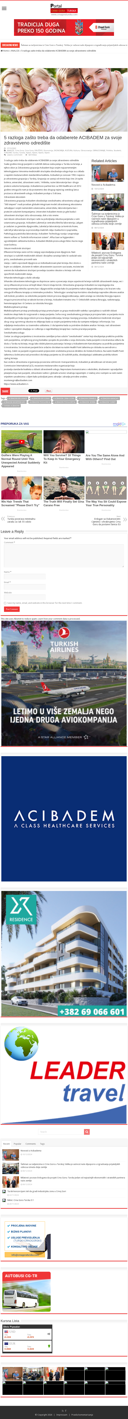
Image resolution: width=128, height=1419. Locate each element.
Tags (42, 1144)
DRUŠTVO (38, 150)
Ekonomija (48, 150)
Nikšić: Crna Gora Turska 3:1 (20, 1200)
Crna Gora (19, 150)
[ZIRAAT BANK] (64, 27)
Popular (17, 1144)
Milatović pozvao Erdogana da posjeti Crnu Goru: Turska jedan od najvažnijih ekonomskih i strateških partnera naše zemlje (107, 257)
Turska (15, 153)
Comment (9, 542)
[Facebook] (66, 1411)
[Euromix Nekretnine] (64, 953)
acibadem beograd (41, 398)
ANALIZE (15, 50)
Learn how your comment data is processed (59, 619)
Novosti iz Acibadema (103, 184)
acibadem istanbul (87, 398)
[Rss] (63, 1411)
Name (7, 572)
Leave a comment (14, 155)
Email (7, 582)
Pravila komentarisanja (82, 1415)
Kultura (77, 150)
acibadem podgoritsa (65, 402)
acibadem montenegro (15, 402)
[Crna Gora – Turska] (64, 9)
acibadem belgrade (18, 398)
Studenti (117, 150)
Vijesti (28, 153)
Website (8, 592)
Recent (6, 1144)
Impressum (61, 1415)
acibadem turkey (108, 402)
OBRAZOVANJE (99, 150)
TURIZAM (8, 153)
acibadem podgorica (40, 402)
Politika (109, 150)
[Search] (87, 1132)
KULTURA (68, 150)
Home (6, 50)
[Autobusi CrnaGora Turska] (26, 1291)
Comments (31, 1144)
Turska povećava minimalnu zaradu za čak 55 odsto (21, 519)
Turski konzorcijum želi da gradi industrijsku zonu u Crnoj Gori (36, 1191)
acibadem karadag (110, 398)
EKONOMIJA (59, 150)
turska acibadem (12, 406)
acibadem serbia (88, 402)
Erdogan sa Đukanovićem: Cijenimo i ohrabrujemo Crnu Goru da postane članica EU (106, 520)
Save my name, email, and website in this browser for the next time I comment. (44, 603)
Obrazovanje (86, 150)
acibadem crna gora (64, 398)
